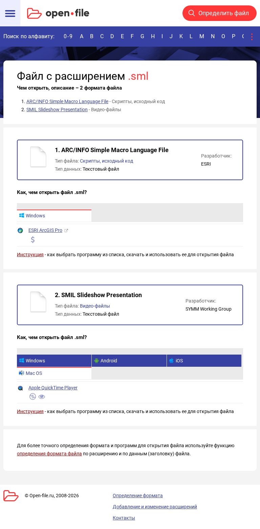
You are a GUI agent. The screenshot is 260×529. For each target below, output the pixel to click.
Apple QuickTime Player (53, 387)
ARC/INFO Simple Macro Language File (67, 101)
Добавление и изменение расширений (155, 506)
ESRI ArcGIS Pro (45, 230)
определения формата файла (49, 453)
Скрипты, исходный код (106, 161)
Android (109, 360)
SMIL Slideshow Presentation (57, 109)
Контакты (124, 518)
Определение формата (138, 495)
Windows (35, 215)
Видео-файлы (95, 306)
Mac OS (34, 373)
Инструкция (30, 254)
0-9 (68, 36)
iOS (179, 360)
